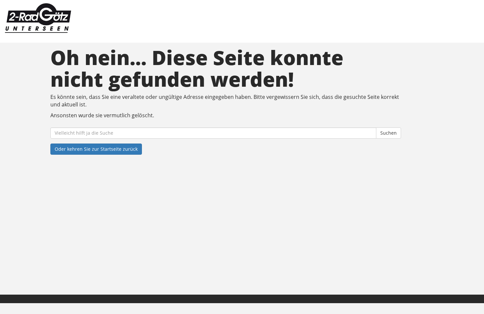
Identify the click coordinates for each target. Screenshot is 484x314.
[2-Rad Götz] (103, 18)
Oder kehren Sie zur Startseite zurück (96, 149)
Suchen (388, 133)
